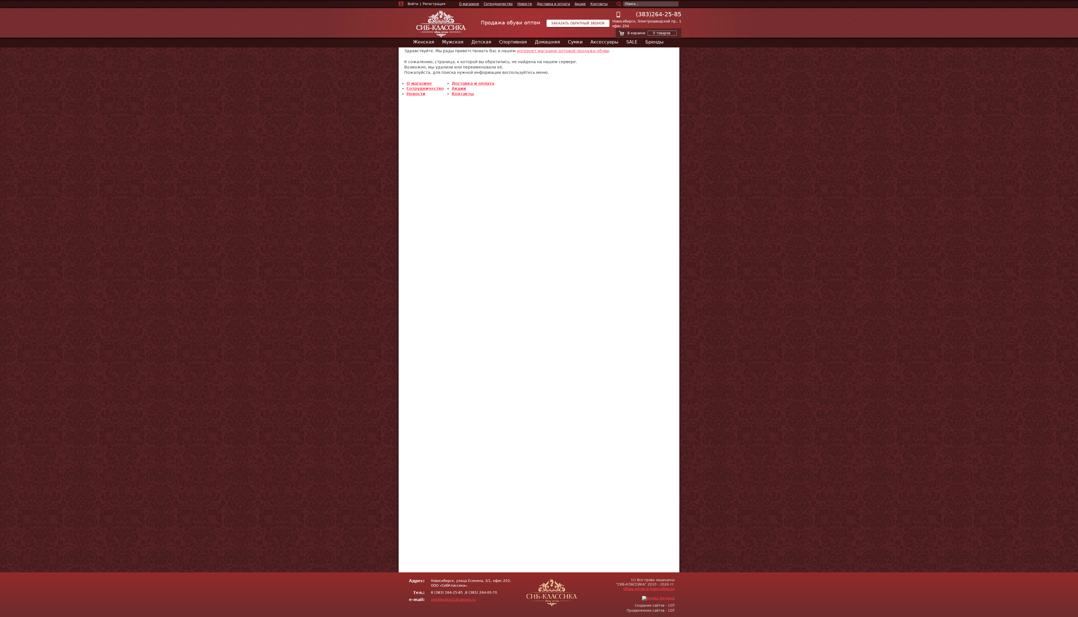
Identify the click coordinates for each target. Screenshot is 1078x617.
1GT (671, 605)
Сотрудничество (498, 4)
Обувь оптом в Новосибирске (649, 589)
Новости (524, 4)
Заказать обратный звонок (578, 23)
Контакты (598, 4)
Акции (580, 4)
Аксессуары (604, 42)
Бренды (654, 42)
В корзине (648, 33)
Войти (413, 4)
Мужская (452, 42)
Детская (481, 42)
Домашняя (547, 42)
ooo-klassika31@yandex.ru (453, 600)
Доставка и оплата (553, 4)
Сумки (575, 42)
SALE (632, 42)
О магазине (469, 4)
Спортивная (513, 42)
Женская (423, 42)
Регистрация (434, 4)
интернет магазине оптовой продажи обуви (563, 51)
